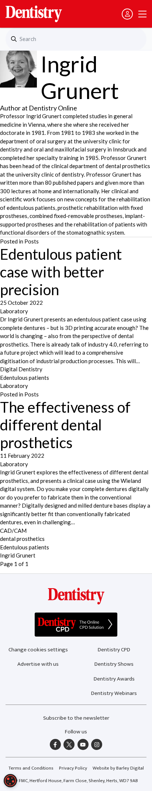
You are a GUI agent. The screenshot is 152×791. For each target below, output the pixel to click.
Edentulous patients (24, 377)
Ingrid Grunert (17, 555)
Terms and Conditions (30, 768)
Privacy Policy (73, 768)
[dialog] (10, 780)
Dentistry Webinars (114, 693)
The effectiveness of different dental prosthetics (65, 424)
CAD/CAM (13, 530)
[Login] (127, 14)
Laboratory (14, 311)
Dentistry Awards (114, 678)
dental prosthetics (22, 538)
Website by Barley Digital (118, 768)
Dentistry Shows (114, 664)
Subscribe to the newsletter (76, 718)
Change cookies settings (38, 649)
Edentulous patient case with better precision (61, 272)
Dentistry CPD (114, 649)
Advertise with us (38, 664)
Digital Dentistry (21, 369)
